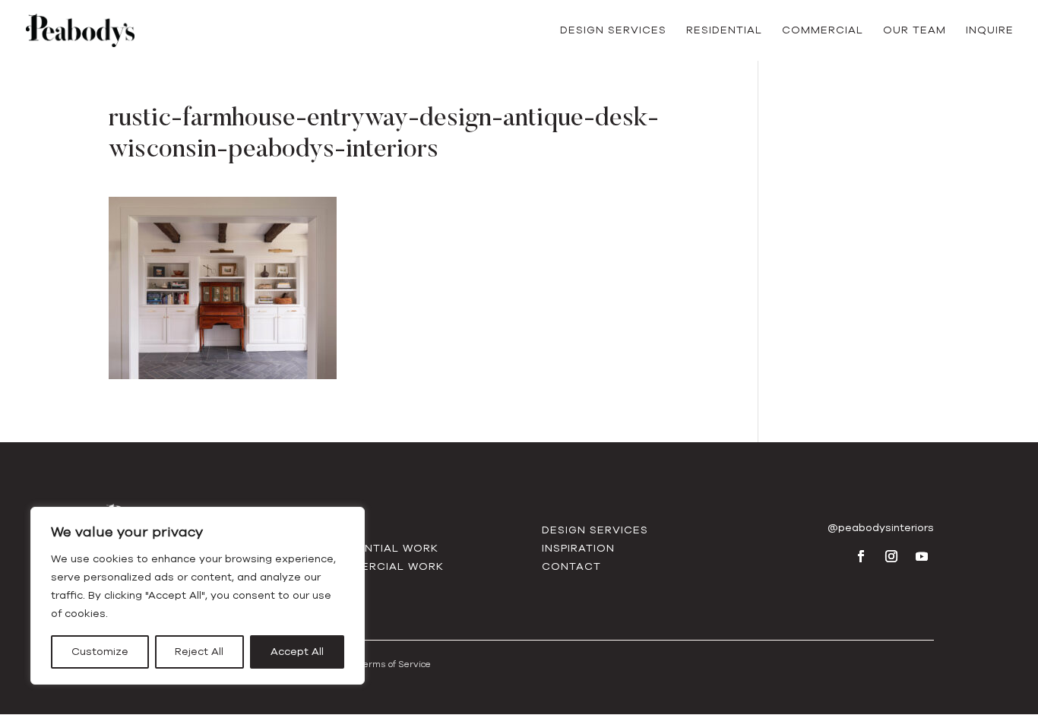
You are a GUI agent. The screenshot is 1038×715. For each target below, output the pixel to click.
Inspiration (578, 548)
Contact (571, 566)
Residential (724, 31)
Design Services (613, 31)
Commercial (822, 31)
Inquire (990, 31)
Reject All (199, 651)
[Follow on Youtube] (922, 556)
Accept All (297, 651)
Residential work (380, 548)
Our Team (914, 31)
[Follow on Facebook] (861, 556)
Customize (99, 651)
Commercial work (383, 566)
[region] (197, 596)
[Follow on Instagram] (891, 556)
